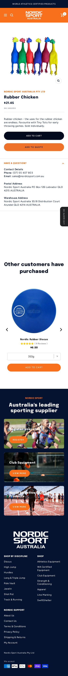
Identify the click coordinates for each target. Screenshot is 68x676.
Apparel (41, 589)
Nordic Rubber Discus (34, 339)
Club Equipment (46, 575)
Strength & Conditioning (44, 582)
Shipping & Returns (15, 637)
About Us (9, 615)
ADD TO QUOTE (34, 147)
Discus (8, 561)
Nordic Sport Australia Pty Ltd (24, 92)
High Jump (10, 567)
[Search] (11, 15)
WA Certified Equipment (44, 569)
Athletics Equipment (48, 561)
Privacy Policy (11, 631)
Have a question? (15, 163)
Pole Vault (9, 583)
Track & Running (13, 599)
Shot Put (9, 594)
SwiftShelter (44, 600)
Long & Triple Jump (14, 578)
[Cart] (62, 15)
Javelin (8, 588)
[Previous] (7, 329)
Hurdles (8, 572)
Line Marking (44, 594)
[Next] (60, 329)
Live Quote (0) (64, 216)
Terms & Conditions (15, 626)
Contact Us (10, 621)
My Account (10, 642)
